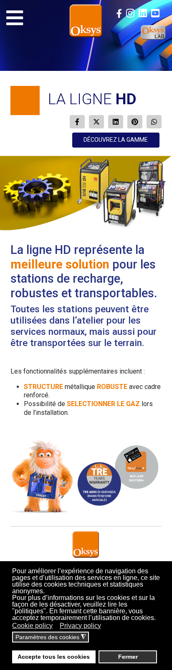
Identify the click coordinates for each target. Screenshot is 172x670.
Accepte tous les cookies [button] (54, 656)
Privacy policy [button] (80, 625)
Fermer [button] (128, 656)
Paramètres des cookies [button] (50, 637)
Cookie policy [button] (32, 625)
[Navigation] (14, 18)
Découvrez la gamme (115, 139)
